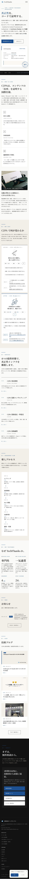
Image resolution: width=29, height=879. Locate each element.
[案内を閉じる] (26, 871)
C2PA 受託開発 (4, 837)
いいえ (22, 874)
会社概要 (3, 850)
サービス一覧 (3, 835)
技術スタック (3, 858)
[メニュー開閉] (26, 2)
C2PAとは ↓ (19, 41)
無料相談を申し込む (7, 41)
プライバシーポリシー (5, 867)
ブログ (2, 856)
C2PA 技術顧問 (4, 844)
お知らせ (3, 854)
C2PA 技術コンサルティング (6, 839)
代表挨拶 (3, 852)
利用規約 (3, 869)
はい (15, 874)
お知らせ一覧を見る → (14, 625)
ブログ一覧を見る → (14, 732)
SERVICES (3, 832)
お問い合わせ (3, 861)
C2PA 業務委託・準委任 (5, 842)
